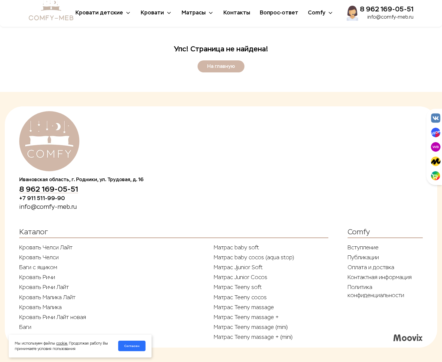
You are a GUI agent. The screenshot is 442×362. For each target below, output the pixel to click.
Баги (25, 327)
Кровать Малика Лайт (47, 297)
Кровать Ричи (37, 277)
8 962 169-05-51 (386, 9)
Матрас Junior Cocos (240, 277)
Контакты (236, 12)
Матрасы (194, 12)
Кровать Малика (40, 307)
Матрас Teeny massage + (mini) (253, 337)
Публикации (363, 257)
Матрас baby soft (236, 248)
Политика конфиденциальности (376, 291)
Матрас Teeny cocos (240, 297)
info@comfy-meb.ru (390, 17)
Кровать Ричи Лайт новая (52, 317)
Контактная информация (380, 277)
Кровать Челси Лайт (45, 248)
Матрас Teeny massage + (246, 317)
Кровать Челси (39, 257)
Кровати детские (99, 12)
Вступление (363, 248)
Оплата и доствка (371, 267)
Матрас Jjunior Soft (238, 267)
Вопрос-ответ (279, 12)
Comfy (316, 12)
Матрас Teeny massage (244, 307)
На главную (221, 66)
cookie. (62, 343)
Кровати (152, 12)
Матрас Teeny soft (238, 287)
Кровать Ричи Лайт (44, 287)
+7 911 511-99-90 (42, 198)
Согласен (132, 346)
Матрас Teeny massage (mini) (251, 327)
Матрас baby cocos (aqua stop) (254, 257)
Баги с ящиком (38, 267)
